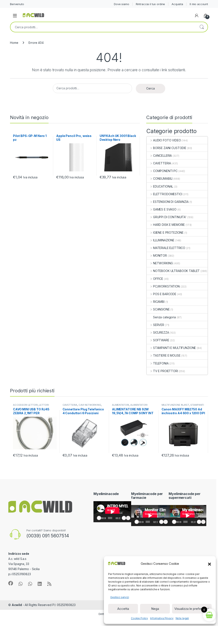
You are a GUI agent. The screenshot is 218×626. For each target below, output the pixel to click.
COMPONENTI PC (165, 171)
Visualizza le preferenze (191, 609)
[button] (209, 564)
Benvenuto (17, 4)
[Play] (99, 518)
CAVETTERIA (162, 163)
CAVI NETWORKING (90, 404)
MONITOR (160, 255)
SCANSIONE (161, 309)
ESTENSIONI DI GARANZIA (171, 201)
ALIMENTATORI (120, 404)
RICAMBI (159, 301)
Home (14, 42)
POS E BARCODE (164, 294)
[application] (112, 511)
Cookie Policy (139, 618)
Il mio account (199, 4)
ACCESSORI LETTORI (25, 404)
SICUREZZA (161, 332)
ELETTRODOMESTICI (167, 194)
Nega (155, 609)
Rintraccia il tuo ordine (150, 4)
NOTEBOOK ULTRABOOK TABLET (176, 271)
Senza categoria (164, 317)
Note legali (182, 618)
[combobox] (103, 27)
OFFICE (158, 278)
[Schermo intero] (128, 518)
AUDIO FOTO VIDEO (167, 140)
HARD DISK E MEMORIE (169, 224)
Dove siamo (121, 4)
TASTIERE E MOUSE (167, 355)
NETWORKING (163, 263)
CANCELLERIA (162, 155)
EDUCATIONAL (163, 186)
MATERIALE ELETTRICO (169, 248)
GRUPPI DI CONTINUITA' (169, 217)
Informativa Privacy (161, 618)
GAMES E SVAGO (164, 209)
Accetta (123, 609)
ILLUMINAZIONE (163, 240)
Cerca (202, 27)
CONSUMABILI (162, 178)
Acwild (17, 605)
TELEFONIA (161, 363)
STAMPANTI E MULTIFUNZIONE (174, 348)
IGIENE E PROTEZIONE (168, 232)
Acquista (177, 4)
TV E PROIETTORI (165, 371)
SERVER (158, 325)
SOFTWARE (161, 340)
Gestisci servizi (119, 597)
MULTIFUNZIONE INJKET (175, 404)
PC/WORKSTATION (166, 286)
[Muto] (124, 518)
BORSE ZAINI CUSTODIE (169, 148)
